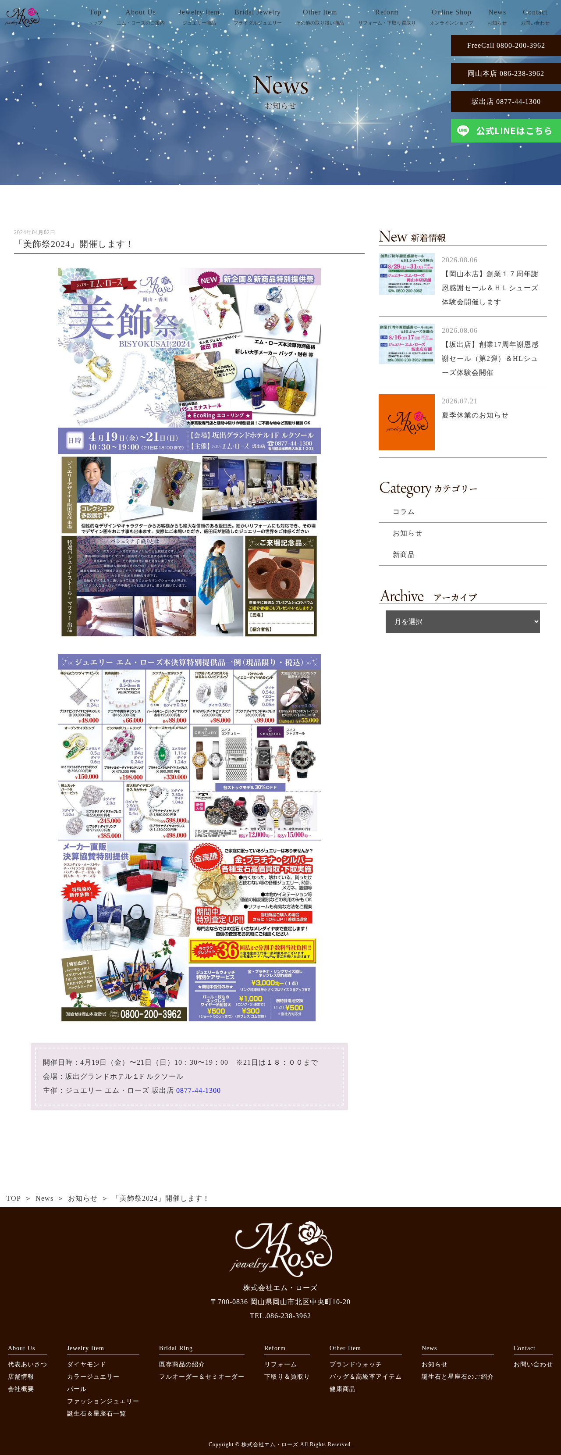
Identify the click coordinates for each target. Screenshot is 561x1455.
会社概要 (21, 1389)
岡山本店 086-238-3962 (506, 73)
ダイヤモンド (87, 1364)
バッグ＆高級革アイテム (366, 1376)
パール (77, 1389)
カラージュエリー (93, 1376)
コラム (404, 511)
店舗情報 (21, 1376)
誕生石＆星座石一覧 (96, 1413)
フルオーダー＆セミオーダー (202, 1376)
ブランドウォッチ (356, 1364)
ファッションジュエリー (103, 1401)
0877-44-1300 (198, 1090)
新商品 (404, 554)
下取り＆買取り (287, 1376)
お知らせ (408, 533)
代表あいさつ (27, 1364)
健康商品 (343, 1389)
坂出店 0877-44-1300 (506, 101)
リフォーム (280, 1364)
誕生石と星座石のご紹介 (458, 1376)
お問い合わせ (533, 1364)
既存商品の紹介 (182, 1364)
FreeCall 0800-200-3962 (506, 45)
